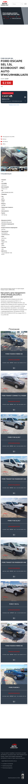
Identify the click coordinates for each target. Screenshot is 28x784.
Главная (5, 16)
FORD (19, 16)
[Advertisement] (14, 40)
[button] (26, 148)
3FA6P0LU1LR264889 (14, 359)
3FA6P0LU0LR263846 (14, 651)
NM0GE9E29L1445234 (14, 401)
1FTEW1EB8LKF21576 (14, 526)
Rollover (4, 139)
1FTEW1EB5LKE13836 (14, 443)
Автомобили (12, 16)
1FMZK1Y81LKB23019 (14, 484)
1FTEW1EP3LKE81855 (14, 610)
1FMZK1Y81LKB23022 (14, 568)
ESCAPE (7, 18)
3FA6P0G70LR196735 (14, 693)
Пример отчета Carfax (14, 104)
